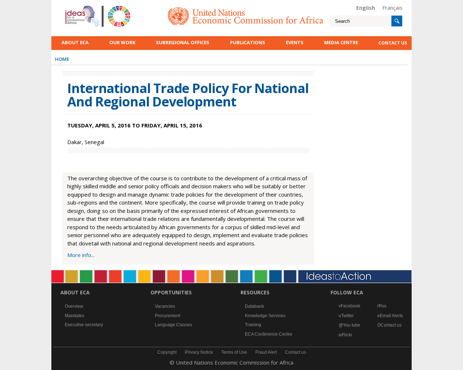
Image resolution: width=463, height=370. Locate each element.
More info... (80, 254)
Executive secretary (84, 324)
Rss (382, 305)
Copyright (167, 352)
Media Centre (341, 42)
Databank (254, 306)
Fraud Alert (266, 352)
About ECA (75, 42)
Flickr (347, 334)
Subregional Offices (182, 42)
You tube (351, 325)
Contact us (391, 325)
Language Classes (173, 324)
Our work (122, 42)
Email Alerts (391, 315)
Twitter (347, 315)
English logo (75, 7)
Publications (247, 42)
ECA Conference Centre (268, 334)
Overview (74, 306)
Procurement (167, 315)
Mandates (74, 315)
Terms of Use (234, 352)
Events (294, 42)
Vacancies (165, 306)
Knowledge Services (265, 315)
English (365, 7)
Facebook (350, 305)
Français (392, 7)
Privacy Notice (199, 352)
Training (253, 324)
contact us (392, 43)
